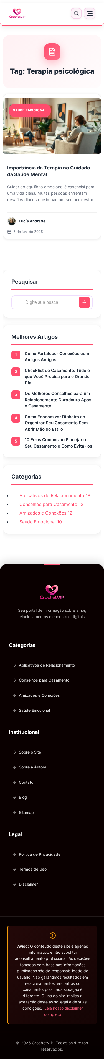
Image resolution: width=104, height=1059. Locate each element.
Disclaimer (28, 884)
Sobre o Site (30, 752)
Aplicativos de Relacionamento (47, 665)
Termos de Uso (33, 869)
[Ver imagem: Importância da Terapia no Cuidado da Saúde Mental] (52, 126)
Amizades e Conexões (39, 695)
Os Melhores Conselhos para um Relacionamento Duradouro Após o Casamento (58, 399)
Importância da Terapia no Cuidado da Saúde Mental (48, 171)
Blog (23, 797)
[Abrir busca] (76, 13)
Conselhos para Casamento (44, 680)
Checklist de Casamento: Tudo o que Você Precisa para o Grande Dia (57, 376)
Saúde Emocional (34, 710)
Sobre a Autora (32, 767)
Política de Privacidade (39, 854)
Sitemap (26, 812)
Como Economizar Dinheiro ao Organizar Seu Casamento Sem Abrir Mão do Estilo (56, 423)
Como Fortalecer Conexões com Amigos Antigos (57, 357)
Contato (26, 782)
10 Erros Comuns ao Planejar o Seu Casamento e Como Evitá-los (58, 443)
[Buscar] (84, 302)
